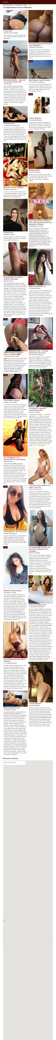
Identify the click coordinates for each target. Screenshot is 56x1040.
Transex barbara (35, 703)
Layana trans (8, 232)
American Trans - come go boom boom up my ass (38, 352)
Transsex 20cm (9, 124)
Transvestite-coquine (11, 400)
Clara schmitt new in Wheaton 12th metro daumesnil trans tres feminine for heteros (40, 222)
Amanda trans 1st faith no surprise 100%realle (13, 278)
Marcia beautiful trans (12, 708)
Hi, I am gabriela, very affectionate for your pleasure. (15, 458)
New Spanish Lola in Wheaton (40, 80)
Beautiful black (34, 170)
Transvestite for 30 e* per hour (15, 531)
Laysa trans (8, 31)
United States (18, 5)
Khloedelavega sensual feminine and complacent (40, 44)
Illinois (25, 5)
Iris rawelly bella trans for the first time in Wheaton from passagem (39, 549)
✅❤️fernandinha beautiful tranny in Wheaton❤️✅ (13, 353)
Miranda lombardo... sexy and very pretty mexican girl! (14, 81)
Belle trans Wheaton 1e (37, 286)
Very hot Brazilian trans (37, 605)
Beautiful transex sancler (13, 591)
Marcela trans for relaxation (14, 187)
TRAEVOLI (5, 2)
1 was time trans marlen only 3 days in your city (40, 486)
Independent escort (8, 5)
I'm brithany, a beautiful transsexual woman (37, 409)
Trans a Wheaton (35, 118)
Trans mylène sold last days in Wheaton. (15, 660)
